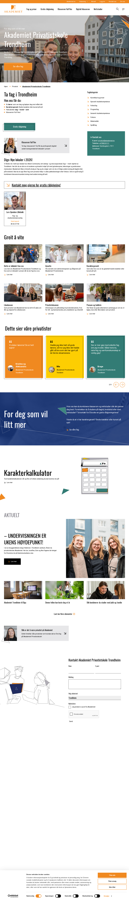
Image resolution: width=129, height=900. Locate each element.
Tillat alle (112, 875)
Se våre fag (18, 66)
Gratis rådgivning (47, 9)
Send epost (15, 221)
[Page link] (94, 476)
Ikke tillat (112, 887)
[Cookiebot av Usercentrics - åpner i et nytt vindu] (13, 896)
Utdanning (82, 1)
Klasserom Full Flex (65, 9)
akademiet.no (71, 1)
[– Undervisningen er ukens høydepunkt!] (95, 548)
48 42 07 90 (15, 224)
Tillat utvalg (112, 881)
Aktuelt (93, 1)
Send (71, 721)
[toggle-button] (123, 9)
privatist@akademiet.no (106, 141)
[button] (64, 185)
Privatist (15, 86)
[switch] (58, 896)
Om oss (122, 1)
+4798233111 (104, 143)
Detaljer (106, 896)
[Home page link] (13, 9)
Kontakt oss (112, 1)
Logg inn (102, 1)
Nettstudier (98, 9)
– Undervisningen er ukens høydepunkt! (25, 539)
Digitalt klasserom (83, 9)
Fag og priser (32, 9)
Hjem (6, 86)
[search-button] (117, 9)
